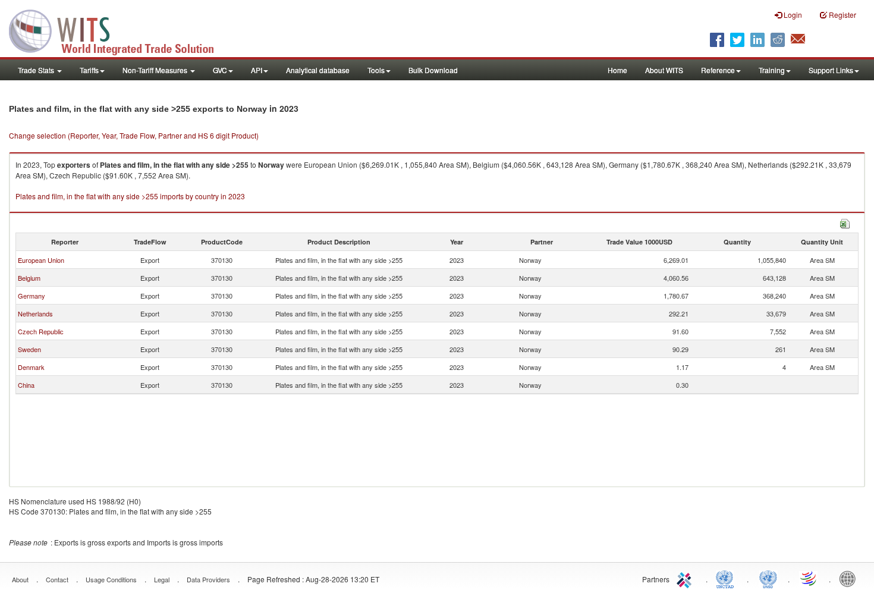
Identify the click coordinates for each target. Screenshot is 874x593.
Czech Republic (41, 331)
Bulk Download (433, 70)
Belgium (29, 278)
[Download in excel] (845, 222)
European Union (41, 260)
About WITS (664, 70)
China (26, 385)
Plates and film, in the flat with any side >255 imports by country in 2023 (130, 196)
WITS (119, 29)
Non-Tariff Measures (155, 70)
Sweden (29, 349)
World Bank (850, 578)
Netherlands (35, 313)
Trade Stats (37, 70)
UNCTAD (727, 578)
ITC (686, 578)
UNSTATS (768, 578)
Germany (31, 295)
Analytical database (318, 70)
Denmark (31, 367)
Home (617, 70)
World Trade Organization (809, 578)
